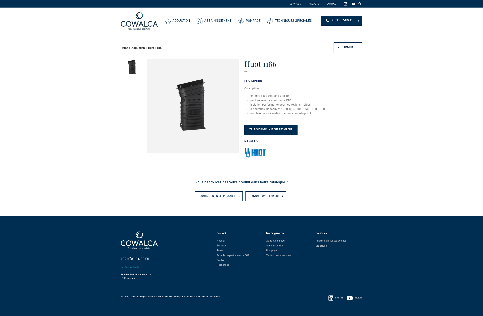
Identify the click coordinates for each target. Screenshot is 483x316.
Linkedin (339, 298)
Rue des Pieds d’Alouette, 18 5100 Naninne (136, 276)
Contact (332, 3)
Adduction (181, 20)
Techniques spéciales (293, 20)
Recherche (223, 265)
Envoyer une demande (265, 196)
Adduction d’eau (275, 240)
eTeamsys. (176, 297)
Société (221, 233)
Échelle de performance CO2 (233, 255)
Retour (348, 47)
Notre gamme (275, 233)
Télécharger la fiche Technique (270, 129)
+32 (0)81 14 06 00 (135, 259)
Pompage (253, 20)
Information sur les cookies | (196, 297)
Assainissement (218, 20)
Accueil (221, 240)
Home (124, 48)
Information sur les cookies (331, 240)
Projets (313, 3)
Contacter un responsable (218, 196)
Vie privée (321, 246)
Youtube (358, 298)
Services (295, 3)
